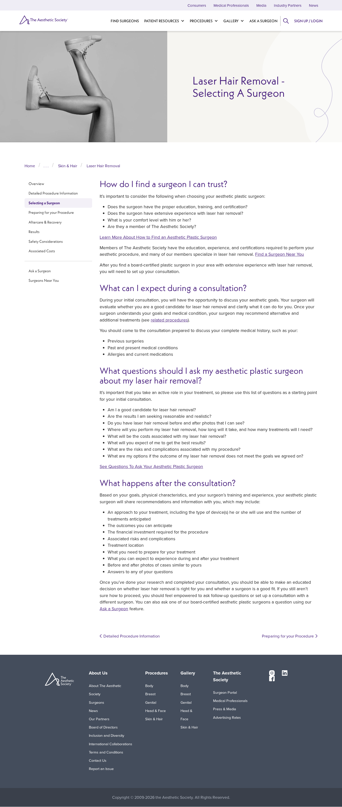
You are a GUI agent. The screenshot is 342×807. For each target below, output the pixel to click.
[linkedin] (284, 672)
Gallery (231, 20)
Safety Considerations (46, 241)
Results (34, 232)
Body (149, 685)
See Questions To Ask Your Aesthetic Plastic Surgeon (151, 466)
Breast (150, 693)
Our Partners (99, 719)
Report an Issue (101, 768)
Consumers (197, 5)
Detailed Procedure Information (53, 193)
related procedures (169, 320)
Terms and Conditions (106, 752)
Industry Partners (287, 5)
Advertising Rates (227, 717)
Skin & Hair (67, 165)
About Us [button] (98, 673)
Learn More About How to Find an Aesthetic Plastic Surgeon (158, 237)
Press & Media (224, 709)
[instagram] (272, 672)
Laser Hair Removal (103, 165)
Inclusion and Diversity (106, 735)
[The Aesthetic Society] (41, 19)
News (313, 5)
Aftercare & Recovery (45, 222)
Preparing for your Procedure (51, 212)
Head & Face (155, 710)
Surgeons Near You (44, 280)
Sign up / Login (308, 20)
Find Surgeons (125, 20)
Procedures (201, 20)
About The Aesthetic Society (105, 689)
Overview (36, 183)
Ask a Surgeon (263, 20)
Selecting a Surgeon (44, 202)
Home (30, 165)
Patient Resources (161, 20)
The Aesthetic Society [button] (227, 676)
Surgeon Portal (225, 692)
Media (261, 5)
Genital (150, 702)
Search (285, 21)
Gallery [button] (188, 673)
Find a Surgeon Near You (279, 254)
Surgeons (96, 702)
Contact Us (97, 760)
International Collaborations (110, 743)
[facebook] (272, 678)
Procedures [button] (156, 673)
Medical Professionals (231, 5)
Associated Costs (42, 251)
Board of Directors (103, 727)
